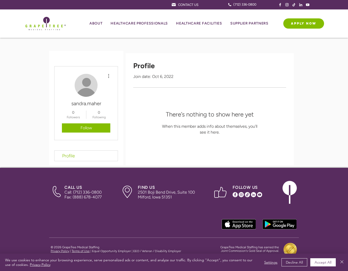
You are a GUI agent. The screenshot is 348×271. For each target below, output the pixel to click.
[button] (96, 23)
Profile (68, 156)
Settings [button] (270, 262)
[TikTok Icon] (294, 5)
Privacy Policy (60, 251)
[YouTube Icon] (307, 5)
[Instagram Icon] (287, 5)
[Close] (342, 262)
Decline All (294, 262)
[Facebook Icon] (280, 5)
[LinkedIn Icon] (301, 5)
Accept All (323, 262)
